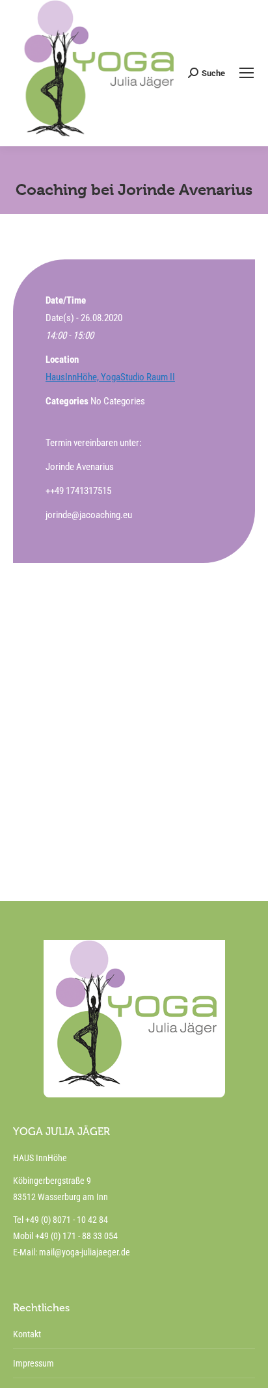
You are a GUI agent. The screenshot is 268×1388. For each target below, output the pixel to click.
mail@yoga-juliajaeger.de (84, 1252)
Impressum (33, 1363)
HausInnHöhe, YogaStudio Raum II (110, 377)
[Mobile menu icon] (246, 72)
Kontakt (27, 1334)
